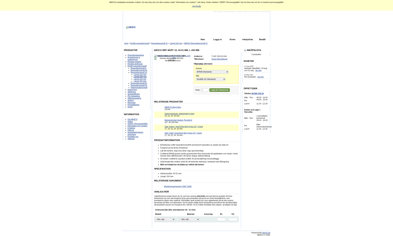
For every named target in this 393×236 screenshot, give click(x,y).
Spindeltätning (134, 94)
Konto (232, 39)
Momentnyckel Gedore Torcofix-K (178, 120)
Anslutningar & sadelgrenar (134, 58)
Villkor (130, 121)
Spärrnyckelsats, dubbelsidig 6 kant (179, 114)
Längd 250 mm (140, 79)
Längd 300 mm (140, 81)
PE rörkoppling (134, 96)
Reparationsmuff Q (138, 68)
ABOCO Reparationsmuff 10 (196, 43)
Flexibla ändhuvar (135, 64)
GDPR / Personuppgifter (138, 124)
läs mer (258, 70)
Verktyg (131, 100)
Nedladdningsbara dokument (135, 133)
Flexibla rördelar (134, 62)
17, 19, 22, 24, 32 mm (184, 128)
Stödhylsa (132, 92)
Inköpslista (247, 39)
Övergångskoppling (136, 55)
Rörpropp (132, 103)
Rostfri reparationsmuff (139, 43)
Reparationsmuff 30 (139, 85)
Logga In (217, 39)
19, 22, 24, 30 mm (179, 115)
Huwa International (219, 59)
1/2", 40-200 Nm (178, 121)
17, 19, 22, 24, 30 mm (183, 134)
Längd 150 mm (140, 75)
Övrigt (130, 107)
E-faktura (131, 128)
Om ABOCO (132, 119)
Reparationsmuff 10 (159, 43)
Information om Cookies (137, 126)
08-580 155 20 (257, 93)
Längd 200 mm (176, 43)
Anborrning (132, 90)
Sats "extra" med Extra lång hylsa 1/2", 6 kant (183, 133)
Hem (203, 39)
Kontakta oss (133, 137)
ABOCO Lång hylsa (173, 107)
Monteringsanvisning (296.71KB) (178, 186)
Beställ (262, 39)
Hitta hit (131, 130)
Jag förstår (196, 6)
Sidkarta (131, 139)
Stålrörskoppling (134, 98)
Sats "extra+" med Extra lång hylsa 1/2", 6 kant (184, 127)
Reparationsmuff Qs (139, 70)
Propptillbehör (133, 105)
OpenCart (266, 233)
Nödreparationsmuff (139, 87)
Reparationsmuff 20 (139, 83)
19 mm (173, 108)
